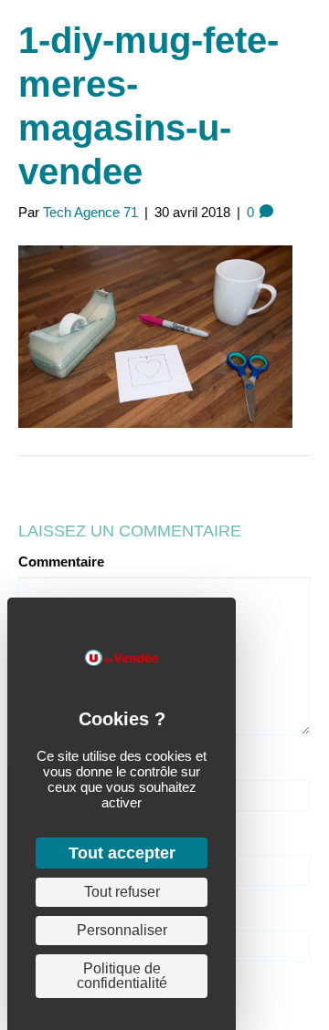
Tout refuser (122, 892)
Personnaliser (122, 930)
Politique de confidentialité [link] (122, 976)
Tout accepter (122, 853)
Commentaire (61, 561)
